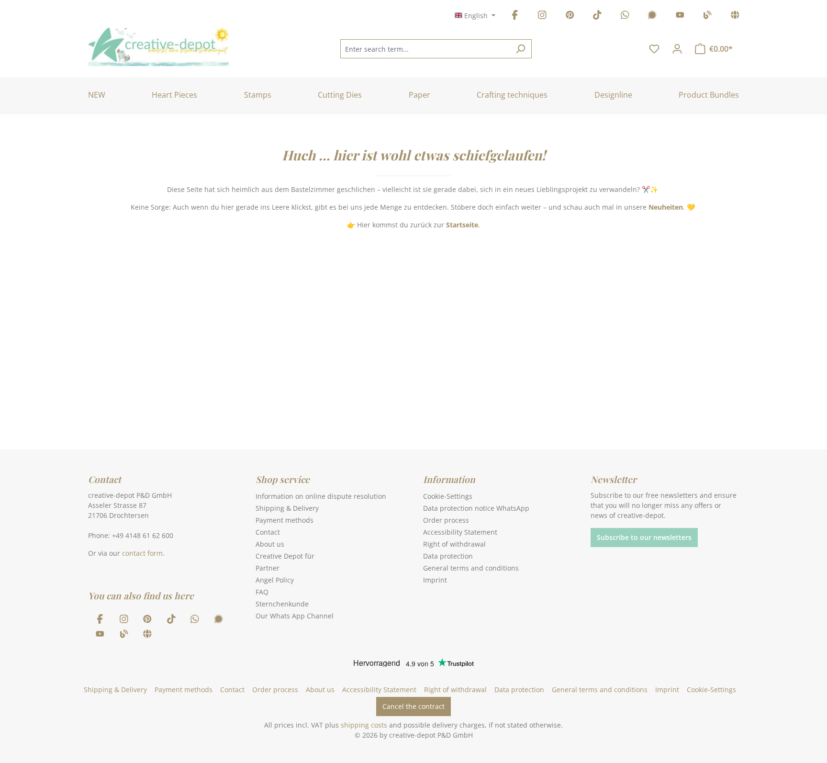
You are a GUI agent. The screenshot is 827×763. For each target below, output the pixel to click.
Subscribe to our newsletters (644, 537)
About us (270, 544)
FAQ (262, 591)
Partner (267, 567)
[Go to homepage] (158, 47)
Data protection (448, 556)
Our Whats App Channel (295, 615)
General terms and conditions (471, 567)
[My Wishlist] (654, 48)
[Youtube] (680, 16)
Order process (446, 520)
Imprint (435, 579)
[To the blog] (707, 16)
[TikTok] (597, 16)
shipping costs (364, 724)
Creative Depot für (285, 556)
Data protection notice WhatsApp (476, 508)
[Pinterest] (570, 16)
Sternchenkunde (282, 603)
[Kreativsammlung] (735, 16)
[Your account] (677, 48)
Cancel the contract (413, 706)
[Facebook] (515, 16)
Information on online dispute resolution (321, 496)
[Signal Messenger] (652, 16)
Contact (268, 532)
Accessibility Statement (460, 532)
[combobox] (425, 48)
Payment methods (284, 520)
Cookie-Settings (447, 496)
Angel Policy (275, 579)
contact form (142, 553)
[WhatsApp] (625, 16)
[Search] (520, 48)
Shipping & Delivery (287, 508)
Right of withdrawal (454, 544)
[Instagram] (542, 16)
